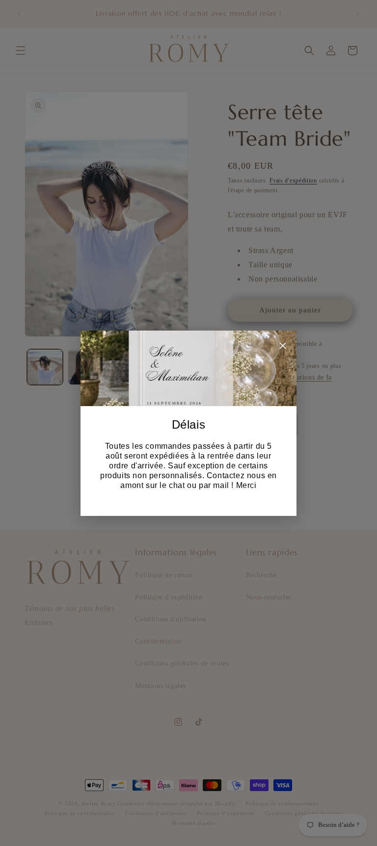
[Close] (283, 347)
